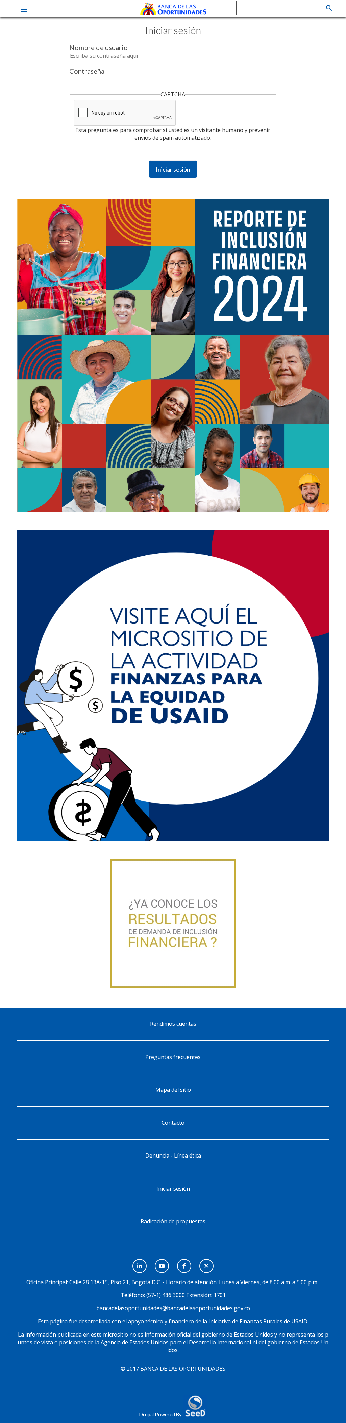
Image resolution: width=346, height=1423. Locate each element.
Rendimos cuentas (173, 1023)
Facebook (184, 1262)
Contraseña (86, 71)
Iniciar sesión (173, 169)
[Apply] (329, 8)
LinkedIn (139, 1262)
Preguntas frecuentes (173, 1057)
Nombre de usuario (98, 47)
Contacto (173, 1122)
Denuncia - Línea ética (173, 1155)
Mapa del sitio (173, 1089)
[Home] (173, 8)
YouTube (161, 1262)
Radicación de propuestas (173, 1221)
